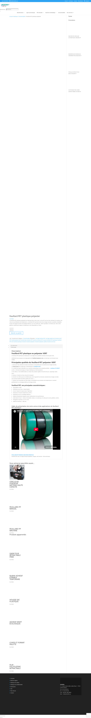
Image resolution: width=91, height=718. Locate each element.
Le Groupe (71, 1)
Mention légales (14, 680)
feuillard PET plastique (52, 340)
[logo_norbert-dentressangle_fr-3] (46, 680)
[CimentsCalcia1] (38, 701)
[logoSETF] (53, 680)
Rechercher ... (3, 9)
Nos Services (70, 12)
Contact (75, 1)
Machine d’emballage (50, 12)
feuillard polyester (31, 341)
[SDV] (38, 687)
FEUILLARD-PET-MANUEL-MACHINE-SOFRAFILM (23, 455)
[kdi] (53, 702)
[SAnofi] (46, 695)
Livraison (12, 678)
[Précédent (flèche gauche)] (0, 717)
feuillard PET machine (32, 340)
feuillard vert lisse (51, 341)
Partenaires (13, 686)
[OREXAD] (38, 708)
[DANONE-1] (38, 694)
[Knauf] (53, 695)
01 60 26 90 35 (5, 1)
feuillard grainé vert (16, 340)
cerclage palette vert (50, 338)
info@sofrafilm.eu (67, 694)
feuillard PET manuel (42, 340)
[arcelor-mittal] (46, 701)
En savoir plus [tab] (14, 345)
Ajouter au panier (16, 333)
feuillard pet (24, 340)
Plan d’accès (80, 1)
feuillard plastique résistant (20, 341)
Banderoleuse (20, 12)
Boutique (16, 16)
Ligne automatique (30, 12)
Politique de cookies (14, 682)
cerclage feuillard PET (40, 338)
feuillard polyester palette (41, 341)
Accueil (66, 1)
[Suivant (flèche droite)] (1, 717)
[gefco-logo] (38, 681)
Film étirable (39, 12)
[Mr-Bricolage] (46, 688)
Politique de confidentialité (16, 684)
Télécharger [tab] (13, 347)
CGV (11, 688)
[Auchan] (53, 687)
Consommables (61, 12)
